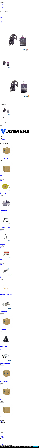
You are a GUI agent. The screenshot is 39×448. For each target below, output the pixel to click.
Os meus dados (2, 437)
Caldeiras (3, 9)
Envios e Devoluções (3, 440)
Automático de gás (3, 210)
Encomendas (2, 436)
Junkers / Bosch (4, 8)
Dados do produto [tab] (3, 139)
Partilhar (2, 126)
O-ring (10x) (2, 399)
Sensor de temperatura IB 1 (5, 176)
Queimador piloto (3, 311)
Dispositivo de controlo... (5, 227)
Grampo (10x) (3, 244)
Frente (1, 418)
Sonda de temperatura (4, 260)
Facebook (2, 444)
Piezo (1, 277)
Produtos (1, 17)
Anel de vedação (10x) (4, 329)
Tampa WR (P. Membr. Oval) (6, 381)
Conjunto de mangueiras (5, 363)
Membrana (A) (3, 193)
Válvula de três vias (4, 346)
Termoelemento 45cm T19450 (6, 294)
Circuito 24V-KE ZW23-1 (5, 158)
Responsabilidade (3, 441)
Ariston (3, 10)
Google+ (2, 127)
